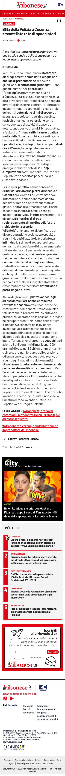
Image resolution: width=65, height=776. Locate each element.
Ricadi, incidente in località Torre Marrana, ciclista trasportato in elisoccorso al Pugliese (34, 611)
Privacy (38, 760)
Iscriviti (53, 652)
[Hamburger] (4, 5)
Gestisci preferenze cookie (29, 763)
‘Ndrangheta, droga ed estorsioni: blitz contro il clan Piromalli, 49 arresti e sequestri (31, 415)
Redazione (8, 760)
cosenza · (25, 439)
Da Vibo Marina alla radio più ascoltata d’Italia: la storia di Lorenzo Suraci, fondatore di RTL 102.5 (32, 577)
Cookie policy (49, 760)
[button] (59, 20)
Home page (7, 19)
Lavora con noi (48, 763)
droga (35, 439)
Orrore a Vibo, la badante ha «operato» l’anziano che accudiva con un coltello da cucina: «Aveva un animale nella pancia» (33, 542)
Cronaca (19, 19)
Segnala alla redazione (24, 760)
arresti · (13, 439)
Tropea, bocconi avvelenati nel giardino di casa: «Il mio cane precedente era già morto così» (33, 594)
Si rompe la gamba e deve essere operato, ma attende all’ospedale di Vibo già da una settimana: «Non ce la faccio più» (34, 559)
